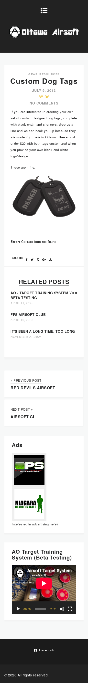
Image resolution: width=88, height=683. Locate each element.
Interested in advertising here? (35, 524)
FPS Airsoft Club (28, 314)
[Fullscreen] (69, 609)
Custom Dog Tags (44, 81)
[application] (44, 589)
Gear (33, 74)
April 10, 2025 (22, 320)
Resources (49, 74)
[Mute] (62, 609)
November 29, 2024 (26, 336)
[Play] (18, 609)
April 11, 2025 (22, 303)
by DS (44, 96)
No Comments (44, 103)
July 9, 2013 (44, 90)
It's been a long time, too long (43, 331)
